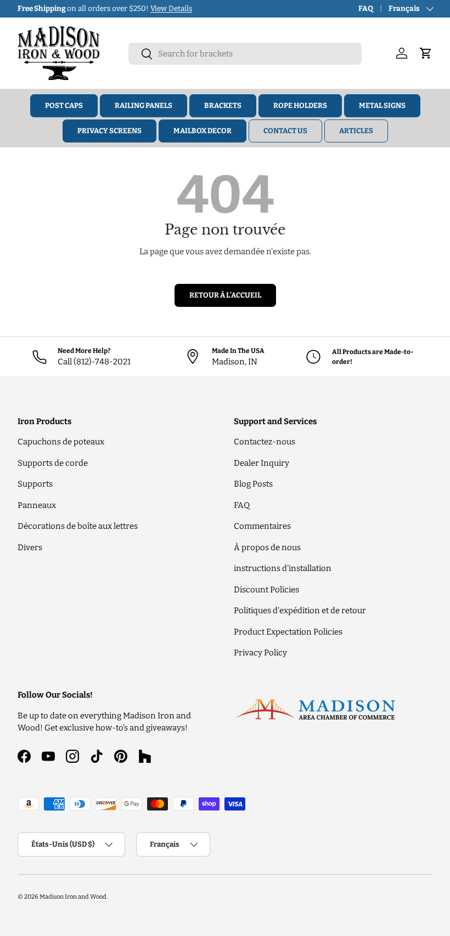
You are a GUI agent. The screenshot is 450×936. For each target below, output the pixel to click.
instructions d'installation (282, 568)
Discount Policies (266, 590)
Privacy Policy (260, 653)
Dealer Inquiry (261, 463)
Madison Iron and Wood (73, 896)
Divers (30, 547)
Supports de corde (53, 463)
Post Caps (64, 105)
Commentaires (262, 526)
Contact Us (285, 131)
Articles (356, 131)
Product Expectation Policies (288, 632)
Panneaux (37, 505)
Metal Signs (382, 105)
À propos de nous (267, 547)
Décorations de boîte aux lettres (78, 526)
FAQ (365, 8)
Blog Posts (253, 484)
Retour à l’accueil (225, 295)
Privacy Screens (109, 131)
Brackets (222, 105)
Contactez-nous (264, 442)
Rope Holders (300, 105)
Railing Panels (143, 105)
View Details (171, 8)
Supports (35, 484)
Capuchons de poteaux (61, 442)
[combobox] (245, 54)
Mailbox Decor (202, 131)
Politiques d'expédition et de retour (300, 610)
